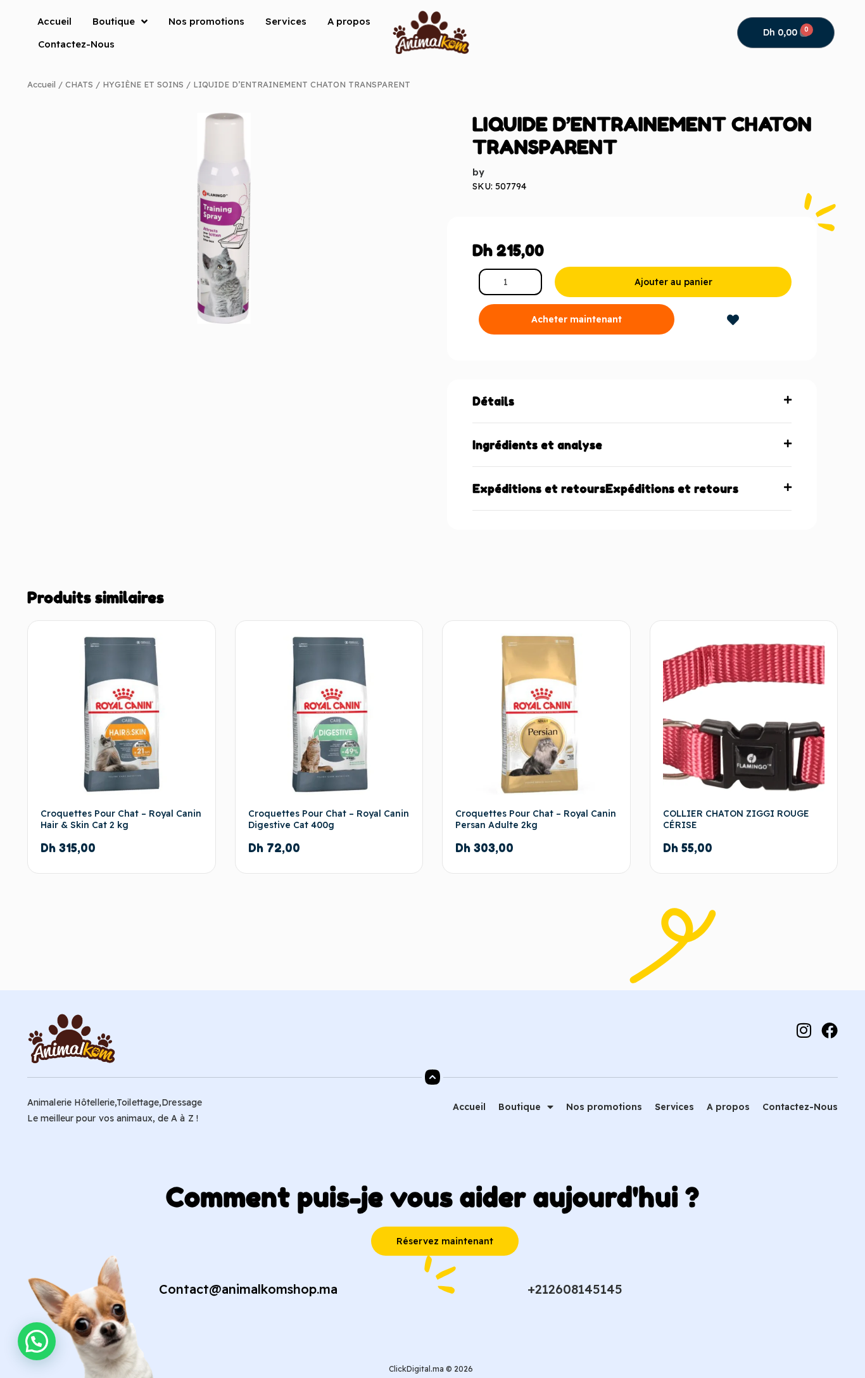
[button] (632, 401)
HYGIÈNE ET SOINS (143, 84)
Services (285, 21)
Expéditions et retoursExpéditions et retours (605, 488)
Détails (493, 401)
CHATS (79, 84)
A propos (348, 21)
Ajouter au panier (673, 282)
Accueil (54, 21)
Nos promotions (206, 21)
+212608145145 (574, 1289)
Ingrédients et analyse (537, 445)
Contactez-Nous (76, 44)
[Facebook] (829, 1030)
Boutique (113, 21)
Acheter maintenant (576, 319)
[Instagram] (803, 1030)
